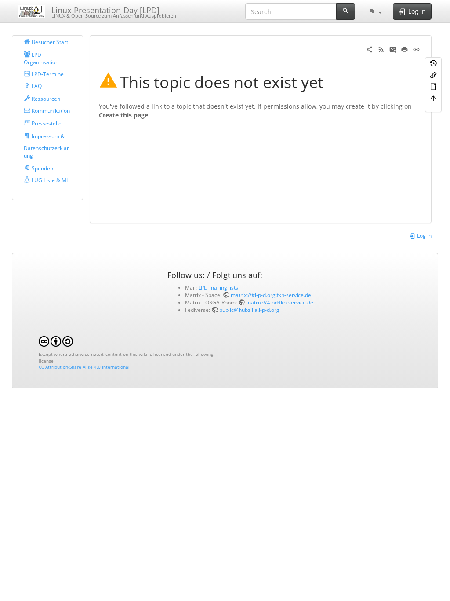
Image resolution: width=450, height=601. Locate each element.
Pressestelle (46, 123)
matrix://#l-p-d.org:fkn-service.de (271, 294)
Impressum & (47, 135)
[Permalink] (416, 48)
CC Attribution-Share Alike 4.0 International (84, 367)
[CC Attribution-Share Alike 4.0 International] (56, 340)
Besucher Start (49, 41)
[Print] (404, 48)
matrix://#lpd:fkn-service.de (279, 302)
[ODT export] (433, 86)
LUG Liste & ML (49, 179)
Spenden (41, 168)
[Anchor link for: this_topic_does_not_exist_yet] (331, 81)
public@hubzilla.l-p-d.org (249, 309)
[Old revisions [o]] (433, 63)
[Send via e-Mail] (393, 48)
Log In (424, 235)
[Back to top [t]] (433, 97)
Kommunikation (50, 110)
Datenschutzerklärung (46, 151)
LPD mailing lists (218, 287)
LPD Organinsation (41, 58)
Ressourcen (45, 98)
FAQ (36, 85)
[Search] (345, 11)
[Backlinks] (433, 74)
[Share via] (369, 48)
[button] (375, 11)
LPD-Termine (47, 73)
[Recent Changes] (381, 48)
